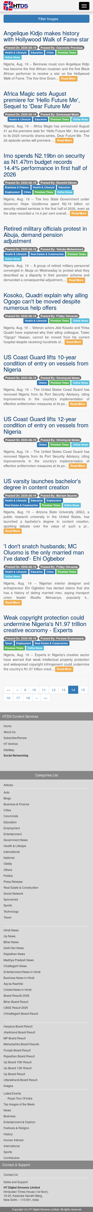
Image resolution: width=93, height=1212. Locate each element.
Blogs (7, 798)
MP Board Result (15, 1038)
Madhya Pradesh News (19, 960)
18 (28, 697)
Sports (8, 905)
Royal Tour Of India (20, 1098)
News (7, 1110)
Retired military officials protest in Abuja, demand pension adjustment (45, 234)
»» (45, 697)
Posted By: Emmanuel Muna (60, 114)
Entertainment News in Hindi (22, 972)
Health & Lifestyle (16, 52)
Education (37, 52)
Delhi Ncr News (14, 948)
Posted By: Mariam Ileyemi (59, 495)
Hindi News (11, 930)
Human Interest (13, 1140)
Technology (11, 911)
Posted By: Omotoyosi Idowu (60, 378)
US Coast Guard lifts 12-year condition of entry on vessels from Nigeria (46, 425)
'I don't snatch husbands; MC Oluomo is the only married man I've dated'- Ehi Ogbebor (44, 552)
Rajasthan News (14, 954)
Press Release (13, 881)
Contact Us (11, 1174)
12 (54, 689)
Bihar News (11, 942)
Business (10, 1116)
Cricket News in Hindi (17, 989)
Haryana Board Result (18, 1026)
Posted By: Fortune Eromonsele (62, 638)
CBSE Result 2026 (16, 1007)
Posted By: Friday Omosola (59, 316)
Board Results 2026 (16, 995)
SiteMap (9, 750)
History (8, 1134)
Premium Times (67, 52)
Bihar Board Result (16, 1002)
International (12, 852)
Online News (12, 57)
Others (43, 382)
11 (44, 689)
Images (8, 1086)
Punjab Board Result (17, 1050)
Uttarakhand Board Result (20, 1080)
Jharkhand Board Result (19, 1032)
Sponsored (11, 899)
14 (73, 689)
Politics (8, 876)
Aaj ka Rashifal (13, 984)
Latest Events (12, 1093)
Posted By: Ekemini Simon (59, 182)
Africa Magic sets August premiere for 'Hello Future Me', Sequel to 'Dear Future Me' (42, 99)
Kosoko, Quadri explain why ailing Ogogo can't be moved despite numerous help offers (46, 301)
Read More (68, 79)
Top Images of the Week (19, 1104)
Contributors (12, 1158)
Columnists (11, 816)
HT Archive (11, 744)
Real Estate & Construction (47, 254)
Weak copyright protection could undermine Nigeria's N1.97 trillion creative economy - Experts (45, 623)
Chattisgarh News (15, 966)
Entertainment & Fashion (20, 1122)
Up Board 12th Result (17, 1068)
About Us (10, 732)
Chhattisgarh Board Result (21, 1013)
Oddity (8, 863)
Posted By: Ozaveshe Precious (62, 47)
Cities (50, 52)
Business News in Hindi (19, 978)
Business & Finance (17, 187)
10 (34, 689)
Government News (16, 840)
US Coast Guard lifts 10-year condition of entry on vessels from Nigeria (46, 363)
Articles (8, 785)
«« (8, 689)
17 (18, 697)
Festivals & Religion (16, 1128)
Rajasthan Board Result (19, 1056)
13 (63, 689)
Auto (7, 792)
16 (8, 697)
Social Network (13, 893)
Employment (12, 192)
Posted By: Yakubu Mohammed (62, 249)
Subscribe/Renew (15, 738)
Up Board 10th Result (17, 1062)
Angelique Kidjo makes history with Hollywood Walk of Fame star (46, 36)
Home (7, 726)
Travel (8, 643)
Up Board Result (14, 1074)
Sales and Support (16, 1182)
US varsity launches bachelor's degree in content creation (42, 484)
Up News (10, 936)
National (9, 858)
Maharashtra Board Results (21, 1044)
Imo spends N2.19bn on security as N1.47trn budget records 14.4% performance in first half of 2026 (45, 164)
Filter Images (47, 18)
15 (83, 689)
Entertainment (13, 834)
